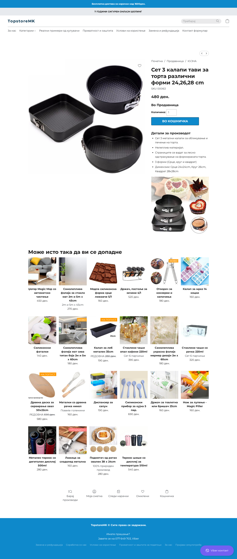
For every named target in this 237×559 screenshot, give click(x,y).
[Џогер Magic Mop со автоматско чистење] (42, 271)
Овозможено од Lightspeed (118, 550)
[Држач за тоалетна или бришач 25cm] (164, 385)
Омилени (142, 496)
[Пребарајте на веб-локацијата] (217, 21)
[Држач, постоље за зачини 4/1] (134, 271)
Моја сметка (94, 496)
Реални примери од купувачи (59, 30)
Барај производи (70, 498)
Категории (26, 30)
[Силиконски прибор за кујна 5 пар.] (134, 385)
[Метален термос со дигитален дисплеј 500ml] (42, 440)
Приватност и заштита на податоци (140, 544)
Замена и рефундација (164, 30)
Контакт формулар (194, 30)
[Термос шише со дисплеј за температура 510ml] (134, 440)
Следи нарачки (118, 496)
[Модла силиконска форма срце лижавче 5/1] (103, 271)
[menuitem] (202, 53)
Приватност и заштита (98, 30)
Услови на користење (130, 30)
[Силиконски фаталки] (42, 330)
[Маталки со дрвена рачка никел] (73, 385)
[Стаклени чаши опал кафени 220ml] (134, 330)
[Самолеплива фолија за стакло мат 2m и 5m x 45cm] (73, 271)
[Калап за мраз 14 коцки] (195, 271)
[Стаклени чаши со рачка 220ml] (195, 330)
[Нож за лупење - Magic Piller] (195, 385)
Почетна (157, 61)
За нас (12, 30)
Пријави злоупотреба (188, 544)
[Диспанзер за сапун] (103, 385)
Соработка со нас (76, 544)
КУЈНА (192, 61)
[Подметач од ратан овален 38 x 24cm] (103, 440)
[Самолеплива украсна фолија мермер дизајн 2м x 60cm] (164, 330)
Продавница (175, 61)
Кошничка (167, 496)
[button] (217, 550)
